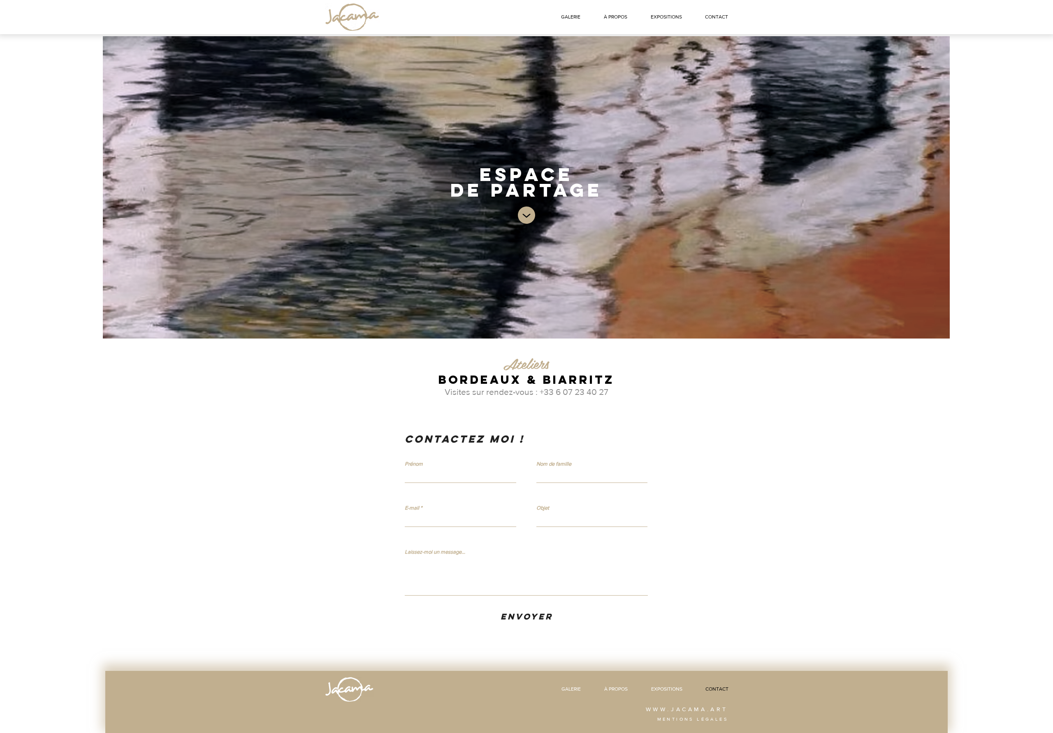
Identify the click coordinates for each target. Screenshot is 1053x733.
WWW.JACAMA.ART (687, 709)
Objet (542, 507)
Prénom (414, 463)
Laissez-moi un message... (435, 551)
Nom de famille (553, 463)
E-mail (412, 507)
